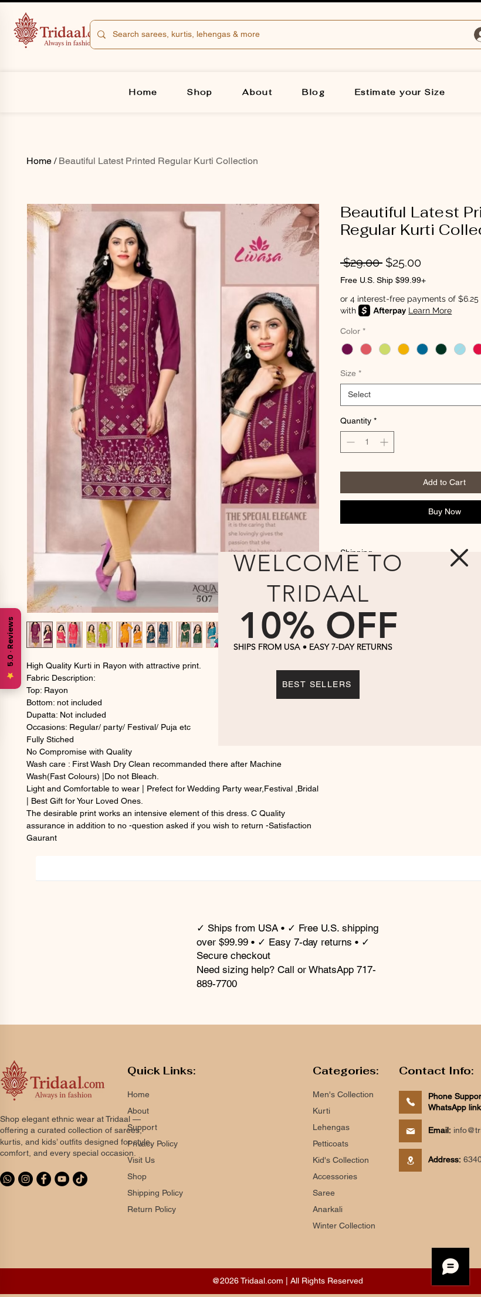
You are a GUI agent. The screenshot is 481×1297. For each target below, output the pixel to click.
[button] (459, 557)
